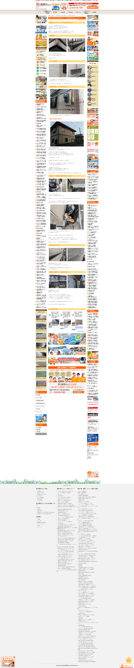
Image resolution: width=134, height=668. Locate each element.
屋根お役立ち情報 (91, 266)
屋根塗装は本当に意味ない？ (40, 112)
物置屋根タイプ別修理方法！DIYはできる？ (92, 364)
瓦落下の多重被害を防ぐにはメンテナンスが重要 (93, 272)
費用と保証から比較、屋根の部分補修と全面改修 (93, 216)
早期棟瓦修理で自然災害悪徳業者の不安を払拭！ (41, 167)
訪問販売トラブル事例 (92, 332)
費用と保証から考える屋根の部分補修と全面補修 (66, 539)
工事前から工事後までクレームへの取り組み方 (93, 322)
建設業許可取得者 (40, 400)
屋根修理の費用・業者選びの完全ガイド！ (41, 109)
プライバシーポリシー (41, 406)
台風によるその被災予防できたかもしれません (93, 269)
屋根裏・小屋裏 (40, 202)
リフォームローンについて (62, 536)
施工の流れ (71, 12)
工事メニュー (78, 12)
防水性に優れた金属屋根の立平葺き (84, 629)
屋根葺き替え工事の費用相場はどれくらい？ (93, 213)
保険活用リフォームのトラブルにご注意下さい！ (87, 632)
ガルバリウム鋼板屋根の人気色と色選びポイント (87, 525)
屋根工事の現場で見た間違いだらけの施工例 (92, 288)
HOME (49, 15)
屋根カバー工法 (95, 71)
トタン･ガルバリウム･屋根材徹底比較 (41, 257)
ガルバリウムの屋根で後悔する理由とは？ (41, 260)
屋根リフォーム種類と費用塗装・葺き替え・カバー (93, 227)
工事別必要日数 (91, 261)
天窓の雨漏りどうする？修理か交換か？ (41, 290)
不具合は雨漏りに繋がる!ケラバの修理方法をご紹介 (87, 555)
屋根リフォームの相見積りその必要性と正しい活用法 (93, 317)
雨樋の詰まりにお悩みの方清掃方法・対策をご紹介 (93, 375)
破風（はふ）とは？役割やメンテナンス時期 (41, 307)
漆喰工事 (93, 76)
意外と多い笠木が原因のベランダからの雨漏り (41, 132)
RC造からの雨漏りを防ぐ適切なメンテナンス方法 (42, 281)
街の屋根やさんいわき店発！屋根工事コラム (44, 513)
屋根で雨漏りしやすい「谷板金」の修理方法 (41, 216)
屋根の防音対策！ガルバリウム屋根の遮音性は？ (93, 198)
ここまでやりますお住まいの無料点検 (86, 12)
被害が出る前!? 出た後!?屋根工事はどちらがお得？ (93, 327)
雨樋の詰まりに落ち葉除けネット (63, 562)
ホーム (39, 12)
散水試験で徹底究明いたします (63, 510)
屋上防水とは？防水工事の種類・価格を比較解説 (41, 152)
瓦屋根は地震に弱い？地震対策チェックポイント (93, 283)
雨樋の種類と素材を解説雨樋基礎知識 (41, 298)
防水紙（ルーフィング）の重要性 (84, 616)
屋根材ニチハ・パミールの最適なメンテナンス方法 (93, 248)
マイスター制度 (39, 500)
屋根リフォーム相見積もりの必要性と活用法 (65, 533)
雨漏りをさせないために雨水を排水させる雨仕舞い (87, 646)
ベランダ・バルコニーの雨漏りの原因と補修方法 (41, 155)
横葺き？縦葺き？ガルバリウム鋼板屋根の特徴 (93, 193)
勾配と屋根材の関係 (40, 210)
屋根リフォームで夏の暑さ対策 (63, 518)
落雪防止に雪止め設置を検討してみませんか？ (65, 554)
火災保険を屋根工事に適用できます (64, 515)
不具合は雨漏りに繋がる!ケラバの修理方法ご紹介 (41, 129)
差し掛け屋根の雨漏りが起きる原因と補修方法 (41, 200)
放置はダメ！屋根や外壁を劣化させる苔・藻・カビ (87, 637)
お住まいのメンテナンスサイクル (84, 610)
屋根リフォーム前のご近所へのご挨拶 (92, 319)
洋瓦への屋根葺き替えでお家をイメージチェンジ (41, 250)
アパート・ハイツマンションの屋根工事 (92, 386)
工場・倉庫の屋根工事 (92, 383)
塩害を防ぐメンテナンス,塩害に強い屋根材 (41, 241)
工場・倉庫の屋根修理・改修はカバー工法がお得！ (93, 370)
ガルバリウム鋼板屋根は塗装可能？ (93, 182)
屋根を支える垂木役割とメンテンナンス (41, 275)
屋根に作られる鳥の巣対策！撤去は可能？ (65, 563)
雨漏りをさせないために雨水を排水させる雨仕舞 (41, 213)
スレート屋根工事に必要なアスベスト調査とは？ (41, 301)
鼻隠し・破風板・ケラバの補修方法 (41, 126)
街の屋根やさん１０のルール (42, 494)
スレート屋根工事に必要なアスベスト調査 (85, 589)
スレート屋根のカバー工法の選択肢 (93, 229)
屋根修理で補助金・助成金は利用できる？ (92, 307)
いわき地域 (39, 427)
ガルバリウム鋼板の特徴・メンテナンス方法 (86, 592)
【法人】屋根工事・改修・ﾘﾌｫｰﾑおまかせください (93, 391)
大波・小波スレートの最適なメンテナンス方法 (41, 170)
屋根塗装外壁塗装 (93, 99)
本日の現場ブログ (40, 510)
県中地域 (38, 431)
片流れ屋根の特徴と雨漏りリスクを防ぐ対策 (41, 194)
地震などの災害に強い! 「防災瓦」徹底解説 (92, 286)
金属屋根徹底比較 (81, 625)
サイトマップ (39, 411)
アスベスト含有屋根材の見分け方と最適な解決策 (41, 224)
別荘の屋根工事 (91, 388)
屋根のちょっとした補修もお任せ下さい (64, 500)
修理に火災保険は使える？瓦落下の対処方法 (93, 275)
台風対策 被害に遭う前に (62, 512)
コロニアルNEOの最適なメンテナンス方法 (93, 254)
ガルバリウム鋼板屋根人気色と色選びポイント (93, 188)
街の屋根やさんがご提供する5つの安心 (47, 12)
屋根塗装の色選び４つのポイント (91, 291)
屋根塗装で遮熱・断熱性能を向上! (92, 296)
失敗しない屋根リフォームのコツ (92, 208)
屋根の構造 (39, 123)
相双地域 (38, 429)
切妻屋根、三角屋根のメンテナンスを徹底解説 (41, 197)
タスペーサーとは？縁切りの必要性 (40, 138)
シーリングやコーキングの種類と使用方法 (41, 176)
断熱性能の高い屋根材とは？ (40, 292)
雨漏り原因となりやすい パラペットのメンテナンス (66, 548)
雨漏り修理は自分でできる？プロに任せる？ (41, 115)
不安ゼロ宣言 (39, 495)
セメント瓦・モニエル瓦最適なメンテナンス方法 (41, 161)
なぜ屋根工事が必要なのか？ (93, 205)
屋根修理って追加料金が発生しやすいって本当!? (93, 341)
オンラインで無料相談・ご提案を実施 (64, 492)
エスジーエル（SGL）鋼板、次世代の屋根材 (86, 628)
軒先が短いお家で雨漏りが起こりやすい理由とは (41, 221)
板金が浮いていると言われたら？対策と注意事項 (93, 338)
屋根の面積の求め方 (40, 186)
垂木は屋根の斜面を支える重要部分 (64, 542)
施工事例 (55, 12)
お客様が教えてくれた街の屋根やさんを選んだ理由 (45, 512)
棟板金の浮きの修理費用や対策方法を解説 (41, 121)
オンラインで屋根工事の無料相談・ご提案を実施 (93, 314)
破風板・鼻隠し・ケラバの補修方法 (84, 546)
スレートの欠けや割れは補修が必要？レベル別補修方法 (88, 535)
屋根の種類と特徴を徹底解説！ (40, 104)
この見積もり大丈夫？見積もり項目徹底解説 (92, 325)
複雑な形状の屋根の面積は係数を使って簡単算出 (87, 572)
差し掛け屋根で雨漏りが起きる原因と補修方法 (86, 645)
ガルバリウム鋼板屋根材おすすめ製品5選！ (93, 190)
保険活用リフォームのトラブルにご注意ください (93, 346)
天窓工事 (93, 103)
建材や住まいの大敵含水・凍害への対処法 (41, 208)
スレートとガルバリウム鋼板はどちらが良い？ (93, 174)
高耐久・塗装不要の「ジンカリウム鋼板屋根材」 (87, 593)
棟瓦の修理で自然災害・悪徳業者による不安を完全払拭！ (88, 561)
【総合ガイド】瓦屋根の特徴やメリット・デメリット (87, 528)
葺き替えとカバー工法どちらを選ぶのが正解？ (93, 221)
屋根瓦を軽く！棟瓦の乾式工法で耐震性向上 (92, 280)
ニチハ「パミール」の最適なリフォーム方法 (86, 504)
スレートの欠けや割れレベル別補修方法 (92, 232)
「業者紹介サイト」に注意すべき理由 (92, 349)
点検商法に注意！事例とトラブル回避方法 (65, 503)
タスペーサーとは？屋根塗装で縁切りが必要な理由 (87, 553)
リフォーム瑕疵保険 (40, 497)
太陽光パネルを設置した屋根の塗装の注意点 (93, 243)
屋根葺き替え (94, 67)
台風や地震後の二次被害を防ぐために (93, 277)
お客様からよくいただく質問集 (84, 501)
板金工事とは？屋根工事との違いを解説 (41, 118)
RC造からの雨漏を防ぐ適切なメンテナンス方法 (86, 595)
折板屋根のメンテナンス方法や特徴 (84, 538)
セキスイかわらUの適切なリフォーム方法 (85, 503)
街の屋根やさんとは (40, 491)
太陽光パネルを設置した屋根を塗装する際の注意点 (66, 566)
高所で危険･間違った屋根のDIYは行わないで (86, 596)
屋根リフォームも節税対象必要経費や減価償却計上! (93, 394)
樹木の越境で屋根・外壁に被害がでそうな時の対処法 (93, 343)
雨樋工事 (93, 81)
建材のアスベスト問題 (41, 226)
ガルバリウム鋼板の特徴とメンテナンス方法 (41, 266)
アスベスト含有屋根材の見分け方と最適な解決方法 (87, 587)
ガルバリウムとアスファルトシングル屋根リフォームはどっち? (42, 253)
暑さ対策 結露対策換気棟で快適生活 (40, 205)
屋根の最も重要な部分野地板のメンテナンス (41, 231)
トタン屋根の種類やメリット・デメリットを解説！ (87, 537)
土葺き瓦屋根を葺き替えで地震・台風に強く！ (41, 164)
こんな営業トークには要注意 (92, 330)
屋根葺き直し (94, 90)
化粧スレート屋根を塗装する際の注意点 (92, 246)
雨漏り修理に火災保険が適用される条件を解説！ (93, 302)
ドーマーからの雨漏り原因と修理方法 (41, 287)
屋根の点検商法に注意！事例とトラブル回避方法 (93, 335)
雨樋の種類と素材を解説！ (62, 565)
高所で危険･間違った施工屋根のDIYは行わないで (42, 272)
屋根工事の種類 (92, 63)
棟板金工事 (94, 94)
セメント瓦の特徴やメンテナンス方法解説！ (41, 158)
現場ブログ (53, 15)
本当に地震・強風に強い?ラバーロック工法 (42, 184)
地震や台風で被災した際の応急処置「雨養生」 (41, 181)
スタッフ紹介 (39, 397)
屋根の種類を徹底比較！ (90, 224)
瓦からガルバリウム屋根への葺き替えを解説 (93, 179)
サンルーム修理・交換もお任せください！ (93, 367)
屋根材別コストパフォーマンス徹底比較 (41, 236)
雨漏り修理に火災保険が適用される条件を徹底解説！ (87, 661)
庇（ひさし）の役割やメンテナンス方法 (41, 284)
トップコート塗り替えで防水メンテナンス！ (41, 304)
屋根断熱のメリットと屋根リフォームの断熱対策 (41, 295)
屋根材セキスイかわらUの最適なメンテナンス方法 (93, 251)
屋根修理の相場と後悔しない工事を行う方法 (92, 210)
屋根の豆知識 (39, 233)
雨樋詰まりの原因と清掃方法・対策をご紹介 (65, 560)
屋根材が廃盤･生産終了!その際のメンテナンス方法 (87, 558)
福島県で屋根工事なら (41, 403)
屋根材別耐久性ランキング (40, 239)
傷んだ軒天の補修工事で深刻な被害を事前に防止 (41, 135)
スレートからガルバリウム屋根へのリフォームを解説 (93, 177)
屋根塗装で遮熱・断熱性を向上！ (84, 578)
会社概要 (94, 12)
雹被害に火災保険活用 (82, 658)
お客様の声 (63, 12)
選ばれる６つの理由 (40, 492)
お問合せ (38, 525)
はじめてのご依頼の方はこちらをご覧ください (65, 491)
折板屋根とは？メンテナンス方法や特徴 (93, 240)
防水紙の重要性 (40, 228)
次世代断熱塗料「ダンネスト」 (91, 294)
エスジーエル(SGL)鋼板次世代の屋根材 (41, 263)
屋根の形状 (39, 191)
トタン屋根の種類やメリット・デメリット (92, 238)
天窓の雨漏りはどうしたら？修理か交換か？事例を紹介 (88, 548)
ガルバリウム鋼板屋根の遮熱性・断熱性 (93, 185)
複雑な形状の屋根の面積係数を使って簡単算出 (41, 189)
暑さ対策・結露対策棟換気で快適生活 (85, 575)
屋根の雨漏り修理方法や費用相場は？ (41, 278)
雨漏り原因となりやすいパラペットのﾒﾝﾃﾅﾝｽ (41, 146)
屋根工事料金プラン (61, 495)
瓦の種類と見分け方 (40, 218)
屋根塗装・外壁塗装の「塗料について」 (85, 498)
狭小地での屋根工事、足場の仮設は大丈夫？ (86, 510)
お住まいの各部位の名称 (41, 106)
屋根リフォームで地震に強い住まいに (64, 513)
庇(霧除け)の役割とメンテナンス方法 (40, 173)
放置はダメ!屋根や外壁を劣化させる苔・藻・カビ (41, 244)
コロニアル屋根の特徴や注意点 (91, 235)
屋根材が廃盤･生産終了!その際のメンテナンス (41, 247)
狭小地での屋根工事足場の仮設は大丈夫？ (92, 257)
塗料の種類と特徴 (92, 404)
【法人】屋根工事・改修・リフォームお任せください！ (67, 524)
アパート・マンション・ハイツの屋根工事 (65, 521)
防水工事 (93, 85)
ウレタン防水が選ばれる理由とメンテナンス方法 (41, 140)
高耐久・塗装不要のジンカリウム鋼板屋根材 (41, 269)
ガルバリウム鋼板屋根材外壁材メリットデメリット (93, 196)
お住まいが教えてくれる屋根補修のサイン (93, 219)
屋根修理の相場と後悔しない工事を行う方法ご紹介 (66, 530)
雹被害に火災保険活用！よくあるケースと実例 (93, 305)
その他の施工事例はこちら (81, 331)
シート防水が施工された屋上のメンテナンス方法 (41, 143)
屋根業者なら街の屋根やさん (42, 522)
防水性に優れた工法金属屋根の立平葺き (40, 178)
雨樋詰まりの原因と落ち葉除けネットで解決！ (93, 378)
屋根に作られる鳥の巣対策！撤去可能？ (93, 381)
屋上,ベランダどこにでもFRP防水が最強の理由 (41, 149)
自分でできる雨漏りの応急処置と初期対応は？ (93, 299)
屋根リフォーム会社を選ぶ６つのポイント (93, 264)
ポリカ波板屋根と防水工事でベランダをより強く (93, 373)
